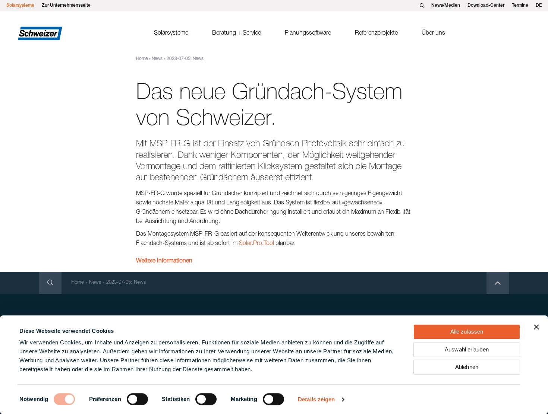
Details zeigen (316, 399)
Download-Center (485, 5)
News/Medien (445, 5)
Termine (520, 5)
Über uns (433, 33)
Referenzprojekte (376, 33)
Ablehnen (466, 367)
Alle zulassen (466, 331)
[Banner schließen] (536, 326)
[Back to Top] (497, 283)
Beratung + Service (236, 33)
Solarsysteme (20, 5)
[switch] (137, 399)
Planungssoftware (308, 33)
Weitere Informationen (164, 261)
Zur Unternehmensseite (66, 5)
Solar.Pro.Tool (256, 244)
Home (142, 59)
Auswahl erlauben (467, 349)
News (157, 59)
